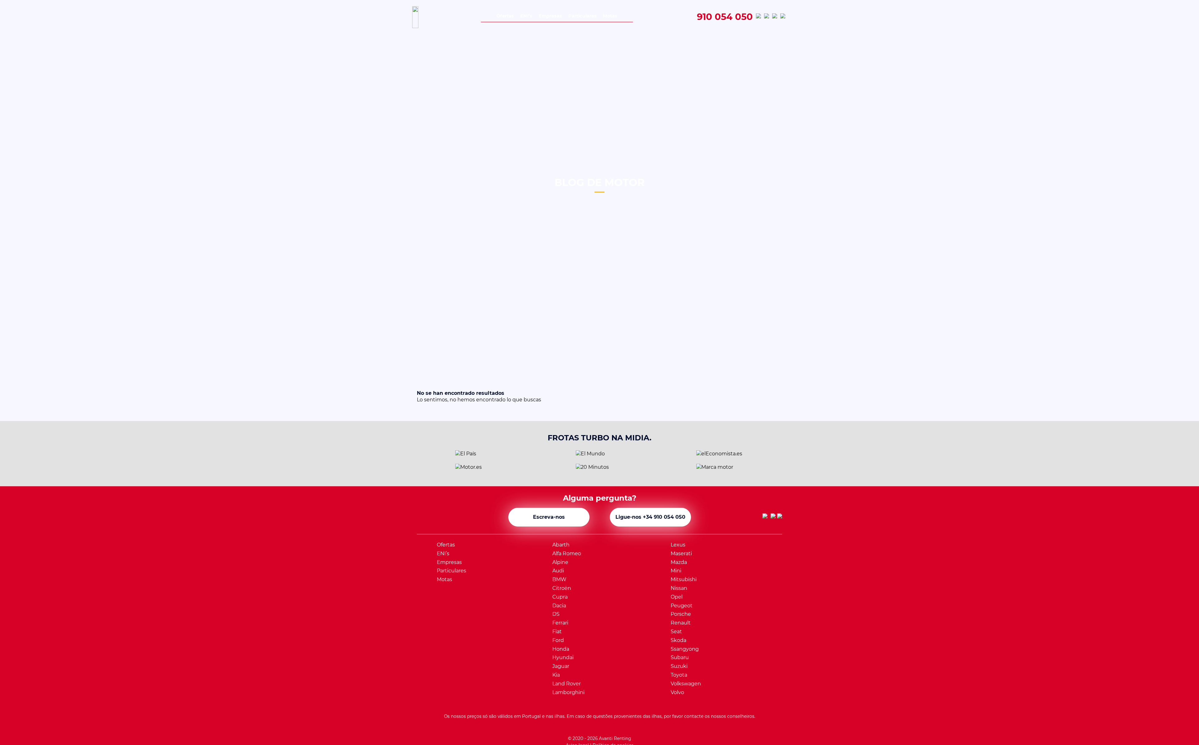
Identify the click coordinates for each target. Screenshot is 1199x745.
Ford (558, 640)
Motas (610, 16)
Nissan (679, 588)
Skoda (678, 640)
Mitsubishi (684, 579)
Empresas (550, 16)
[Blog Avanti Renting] (782, 17)
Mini (676, 571)
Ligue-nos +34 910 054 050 (650, 517)
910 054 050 (725, 17)
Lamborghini (568, 692)
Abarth (561, 545)
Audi (558, 571)
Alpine (560, 562)
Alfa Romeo (566, 553)
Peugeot (682, 606)
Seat (676, 632)
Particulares (582, 16)
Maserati (681, 553)
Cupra (560, 597)
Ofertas (505, 16)
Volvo (677, 692)
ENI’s (526, 16)
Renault (681, 623)
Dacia (559, 606)
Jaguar (560, 666)
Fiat (557, 632)
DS (556, 614)
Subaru (680, 657)
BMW (559, 579)
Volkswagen (686, 684)
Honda (560, 649)
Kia (556, 675)
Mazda (679, 562)
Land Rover (566, 684)
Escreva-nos (549, 517)
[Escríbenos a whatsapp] (758, 17)
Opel (677, 597)
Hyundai (563, 657)
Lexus (678, 545)
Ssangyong (685, 649)
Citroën (561, 588)
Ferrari (560, 623)
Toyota (679, 675)
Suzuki (679, 666)
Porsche (681, 614)
